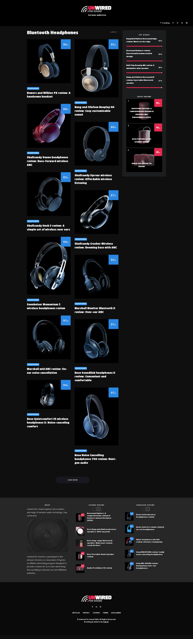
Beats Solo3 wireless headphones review (146, 515)
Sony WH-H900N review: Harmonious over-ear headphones (147, 565)
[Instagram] (182, 23)
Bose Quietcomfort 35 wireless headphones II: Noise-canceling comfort (48, 422)
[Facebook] (173, 23)
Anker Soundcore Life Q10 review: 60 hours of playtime (149, 540)
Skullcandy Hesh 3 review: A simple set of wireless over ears (48, 227)
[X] (177, 23)
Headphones (33, 88)
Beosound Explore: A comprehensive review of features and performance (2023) (99, 516)
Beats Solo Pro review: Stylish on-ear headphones (150, 528)
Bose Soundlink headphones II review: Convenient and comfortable (95, 376)
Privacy (86, 613)
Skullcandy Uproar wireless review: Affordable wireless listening (93, 179)
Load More (73, 480)
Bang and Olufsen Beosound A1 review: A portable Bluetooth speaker (140, 80)
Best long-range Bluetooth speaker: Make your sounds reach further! (100, 542)
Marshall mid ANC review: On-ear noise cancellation (47, 371)
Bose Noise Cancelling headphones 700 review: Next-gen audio (95, 459)
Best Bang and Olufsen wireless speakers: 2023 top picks (101, 530)
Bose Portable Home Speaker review (100, 555)
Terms (105, 613)
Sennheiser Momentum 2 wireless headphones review (46, 306)
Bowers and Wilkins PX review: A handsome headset (49, 94)
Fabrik (106, 622)
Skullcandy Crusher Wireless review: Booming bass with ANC (96, 245)
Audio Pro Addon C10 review (99, 568)
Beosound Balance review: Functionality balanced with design (139, 53)
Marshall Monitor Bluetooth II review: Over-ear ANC (95, 310)
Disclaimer (116, 613)
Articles (76, 613)
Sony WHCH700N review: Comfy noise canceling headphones (150, 553)
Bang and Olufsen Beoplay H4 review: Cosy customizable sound (94, 110)
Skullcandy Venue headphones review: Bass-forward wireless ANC (47, 161)
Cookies (96, 613)
